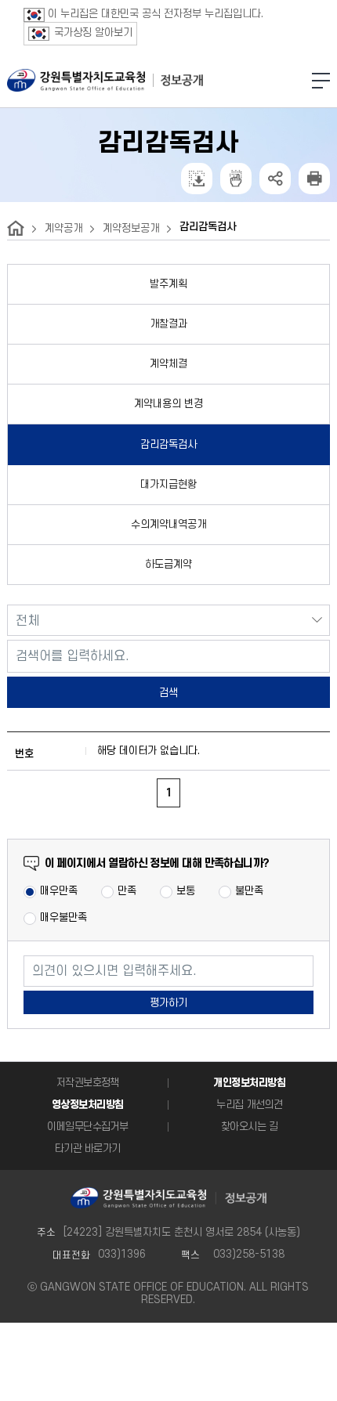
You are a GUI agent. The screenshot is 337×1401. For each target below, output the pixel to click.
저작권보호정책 (87, 1083)
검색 (168, 693)
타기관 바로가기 (88, 1148)
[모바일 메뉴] (321, 80)
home (15, 228)
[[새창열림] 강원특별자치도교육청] (76, 80)
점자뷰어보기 (236, 178)
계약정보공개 (131, 228)
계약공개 (63, 228)
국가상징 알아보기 (93, 32)
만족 (127, 891)
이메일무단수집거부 (87, 1126)
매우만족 (59, 891)
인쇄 (314, 178)
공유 (275, 178)
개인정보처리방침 (249, 1083)
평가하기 (168, 1003)
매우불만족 (63, 917)
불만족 (249, 891)
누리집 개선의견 (249, 1104)
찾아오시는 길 (249, 1126)
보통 (185, 891)
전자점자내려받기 (196, 178)
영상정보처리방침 (88, 1104)
